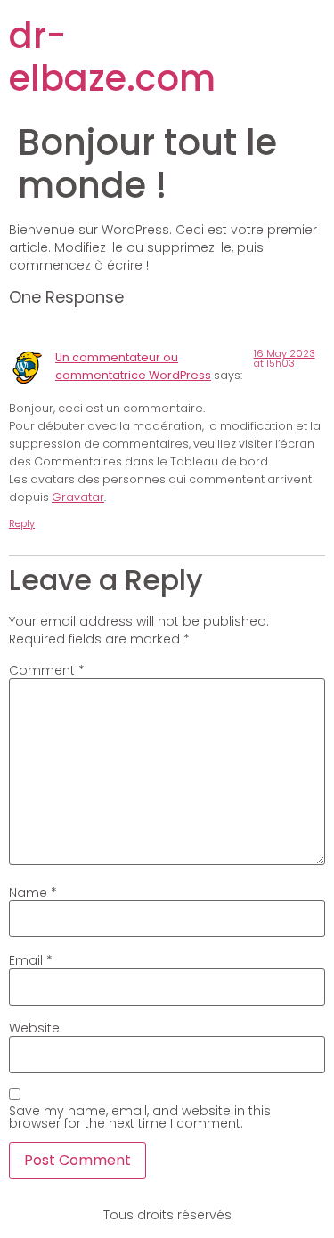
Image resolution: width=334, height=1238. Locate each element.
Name (33, 892)
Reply (22, 523)
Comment (47, 670)
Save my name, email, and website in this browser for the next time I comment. (140, 1116)
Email (31, 960)
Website (34, 1028)
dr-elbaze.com (112, 57)
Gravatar (78, 497)
